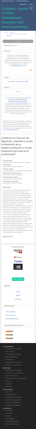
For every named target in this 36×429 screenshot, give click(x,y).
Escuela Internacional (12, 421)
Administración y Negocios (14, 370)
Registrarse (23, 4)
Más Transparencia (11, 357)
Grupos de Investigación (13, 402)
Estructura (9, 392)
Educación (9, 383)
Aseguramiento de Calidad (14, 348)
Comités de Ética (11, 394)
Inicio (5, 32)
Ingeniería (9, 386)
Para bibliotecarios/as (12, 318)
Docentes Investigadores (13, 405)
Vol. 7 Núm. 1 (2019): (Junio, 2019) (16, 34)
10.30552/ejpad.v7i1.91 (19, 65)
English (18, 291)
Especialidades (10, 418)
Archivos (12, 32)
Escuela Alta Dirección (12, 424)
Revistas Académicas (22, 1)
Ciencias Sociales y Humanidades (16, 378)
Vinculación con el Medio (13, 354)
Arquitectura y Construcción (14, 373)
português (18, 299)
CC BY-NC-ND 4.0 (21, 103)
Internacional (10, 351)
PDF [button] (18, 41)
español (18, 295)
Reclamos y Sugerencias (13, 365)
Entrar (31, 4)
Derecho (8, 381)
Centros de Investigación (13, 400)
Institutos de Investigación (14, 397)
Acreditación (9, 359)
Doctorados (9, 413)
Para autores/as (10, 315)
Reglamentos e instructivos (14, 362)
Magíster (8, 416)
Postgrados (9, 410)
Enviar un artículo (18, 279)
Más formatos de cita (8, 133)
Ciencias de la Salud (12, 375)
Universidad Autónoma (7, 1)
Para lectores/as (10, 311)
